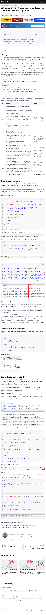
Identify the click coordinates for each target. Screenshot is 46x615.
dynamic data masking (6, 527)
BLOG (2, 5)
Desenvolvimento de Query (14, 5)
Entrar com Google (13, 590)
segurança (15, 527)
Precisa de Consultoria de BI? (7, 20)
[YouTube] (24, 537)
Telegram (18, 536)
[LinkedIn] (22, 537)
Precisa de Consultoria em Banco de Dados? (29, 20)
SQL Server (26, 5)
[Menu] (44, 2)
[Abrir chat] (41, 2)
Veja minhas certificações (15, 539)
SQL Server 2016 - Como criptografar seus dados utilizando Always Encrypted (17, 37)
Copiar (43, 198)
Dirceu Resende (4, 1)
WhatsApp (12, 536)
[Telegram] (42, 610)
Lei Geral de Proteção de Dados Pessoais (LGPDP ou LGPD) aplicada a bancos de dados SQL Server (21, 41)
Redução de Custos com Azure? (40, 20)
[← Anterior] (41, 558)
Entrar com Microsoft (34, 590)
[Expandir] (39, 199)
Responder (5, 602)
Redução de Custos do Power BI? (18, 20)
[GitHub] (27, 537)
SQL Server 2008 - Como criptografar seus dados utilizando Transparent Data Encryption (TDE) (20, 34)
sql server (26, 527)
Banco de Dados (6, 5)
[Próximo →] (44, 558)
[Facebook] (34, 537)
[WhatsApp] (39, 610)
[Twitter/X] (29, 537)
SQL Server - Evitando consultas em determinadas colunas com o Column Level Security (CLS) (20, 43)
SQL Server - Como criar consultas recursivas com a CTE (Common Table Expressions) (34, 547)
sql (20, 527)
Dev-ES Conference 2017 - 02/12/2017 (9, 546)
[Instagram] (32, 537)
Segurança (21, 5)
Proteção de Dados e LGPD (22, 32)
